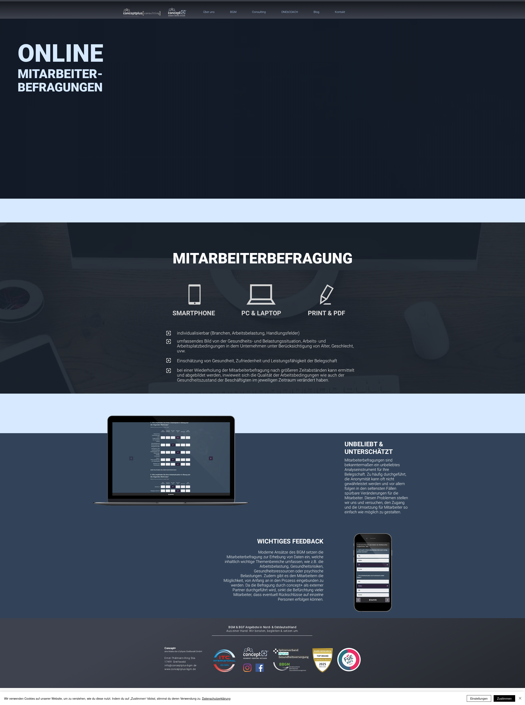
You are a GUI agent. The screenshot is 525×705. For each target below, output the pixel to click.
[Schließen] (520, 698)
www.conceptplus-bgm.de (180, 669)
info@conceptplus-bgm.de (180, 665)
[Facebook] (260, 668)
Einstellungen (479, 698)
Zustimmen (504, 698)
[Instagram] (247, 668)
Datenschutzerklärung (216, 698)
